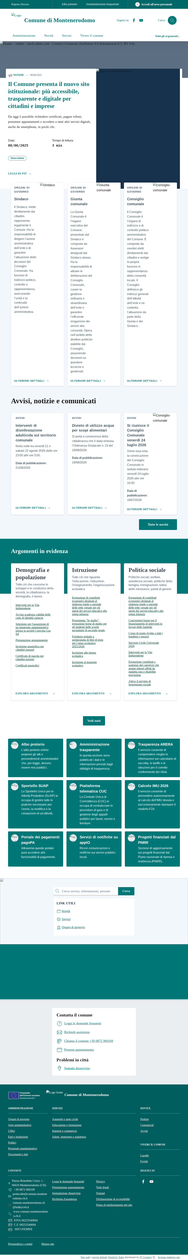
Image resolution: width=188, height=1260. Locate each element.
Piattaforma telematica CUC (93, 788)
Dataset (100, 1193)
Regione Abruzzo (20, 4)
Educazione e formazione (67, 1125)
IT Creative (146, 1257)
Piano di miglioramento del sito (114, 1204)
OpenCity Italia (116, 1257)
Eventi (144, 1161)
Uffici (11, 1130)
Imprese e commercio (64, 1130)
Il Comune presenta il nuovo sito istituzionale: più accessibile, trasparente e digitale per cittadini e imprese (48, 95)
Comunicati (147, 1125)
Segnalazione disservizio (66, 1193)
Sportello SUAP (34, 786)
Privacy (100, 1181)
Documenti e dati (18, 1154)
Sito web (85, 1257)
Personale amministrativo (22, 1148)
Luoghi (144, 1155)
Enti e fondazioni (18, 1136)
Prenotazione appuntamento (68, 1187)
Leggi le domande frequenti (68, 1181)
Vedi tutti (94, 721)
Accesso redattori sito (169, 1257)
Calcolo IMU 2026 (153, 786)
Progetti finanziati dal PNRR (157, 840)
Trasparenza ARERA (155, 744)
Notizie (18, 75)
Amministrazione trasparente (102, 4)
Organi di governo (18, 1119)
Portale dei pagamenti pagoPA (40, 840)
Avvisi (144, 1130)
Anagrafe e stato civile (65, 1119)
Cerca (126, 891)
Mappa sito (47, 1244)
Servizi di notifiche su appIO (99, 840)
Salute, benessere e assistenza (69, 1136)
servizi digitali (99, 1257)
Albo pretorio (69, 4)
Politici (12, 1142)
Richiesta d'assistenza (64, 1199)
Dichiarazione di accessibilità (113, 1199)
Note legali (102, 1187)
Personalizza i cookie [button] (20, 1244)
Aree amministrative (19, 1125)
